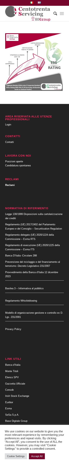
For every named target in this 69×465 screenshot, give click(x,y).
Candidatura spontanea (18, 165)
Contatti (9, 142)
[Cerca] (53, 13)
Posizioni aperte (14, 161)
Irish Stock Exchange (17, 396)
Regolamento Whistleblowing (21, 300)
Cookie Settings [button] (16, 456)
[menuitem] (31, 3)
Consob (9, 389)
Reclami (10, 185)
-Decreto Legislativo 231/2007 (33, 265)
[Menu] (62, 13)
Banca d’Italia (12, 364)
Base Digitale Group (16, 420)
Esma (8, 408)
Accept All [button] (37, 456)
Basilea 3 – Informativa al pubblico (24, 288)
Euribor (9, 402)
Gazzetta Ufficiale (15, 383)
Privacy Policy (13, 329)
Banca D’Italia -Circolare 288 (21, 255)
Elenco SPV (12, 377)
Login (8, 124)
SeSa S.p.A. (12, 414)
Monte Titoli (11, 371)
